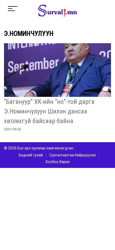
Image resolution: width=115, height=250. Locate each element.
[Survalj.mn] (57, 11)
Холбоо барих (57, 162)
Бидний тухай (31, 155)
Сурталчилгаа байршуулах (72, 155)
